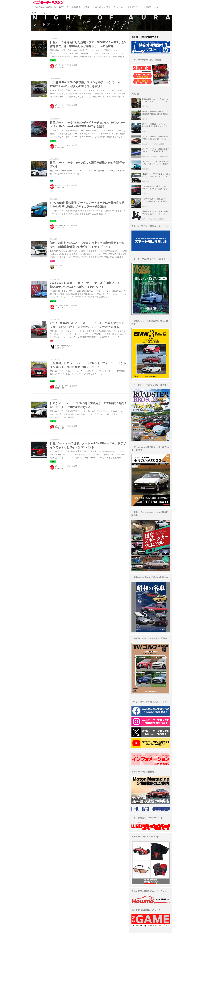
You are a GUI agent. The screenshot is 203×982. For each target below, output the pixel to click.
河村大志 (58, 266)
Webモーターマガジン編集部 (66, 65)
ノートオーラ (46, 24)
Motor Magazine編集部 (63, 346)
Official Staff (55, 39)
